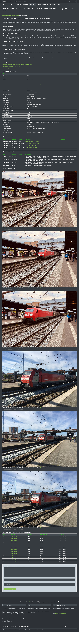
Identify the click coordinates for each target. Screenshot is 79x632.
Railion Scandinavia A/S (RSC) (32, 143)
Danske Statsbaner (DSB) (31, 147)
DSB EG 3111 (14, 557)
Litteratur (52, 4)
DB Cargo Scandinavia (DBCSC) (32, 141)
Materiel (32, 4)
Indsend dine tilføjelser (10, 589)
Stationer (19, 4)
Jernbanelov (45, 4)
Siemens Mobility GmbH (32, 82)
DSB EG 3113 (14, 561)
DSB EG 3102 (14, 538)
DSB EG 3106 (14, 547)
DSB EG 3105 (14, 545)
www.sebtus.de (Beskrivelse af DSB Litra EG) (11, 66)
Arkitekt (39, 4)
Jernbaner (11, 4)
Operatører (25, 4)
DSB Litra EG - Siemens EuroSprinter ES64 (36, 84)
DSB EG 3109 (14, 553)
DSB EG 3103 (14, 540)
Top (65, 626)
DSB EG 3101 (14, 536)
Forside (5, 4)
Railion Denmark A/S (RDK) (31, 145)
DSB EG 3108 (14, 551)
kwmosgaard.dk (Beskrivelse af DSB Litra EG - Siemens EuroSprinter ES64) (17, 64)
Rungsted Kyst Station (19, 1)
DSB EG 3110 (14, 555)
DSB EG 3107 (14, 549)
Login (59, 4)
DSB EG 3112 (14, 559)
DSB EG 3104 (14, 542)
